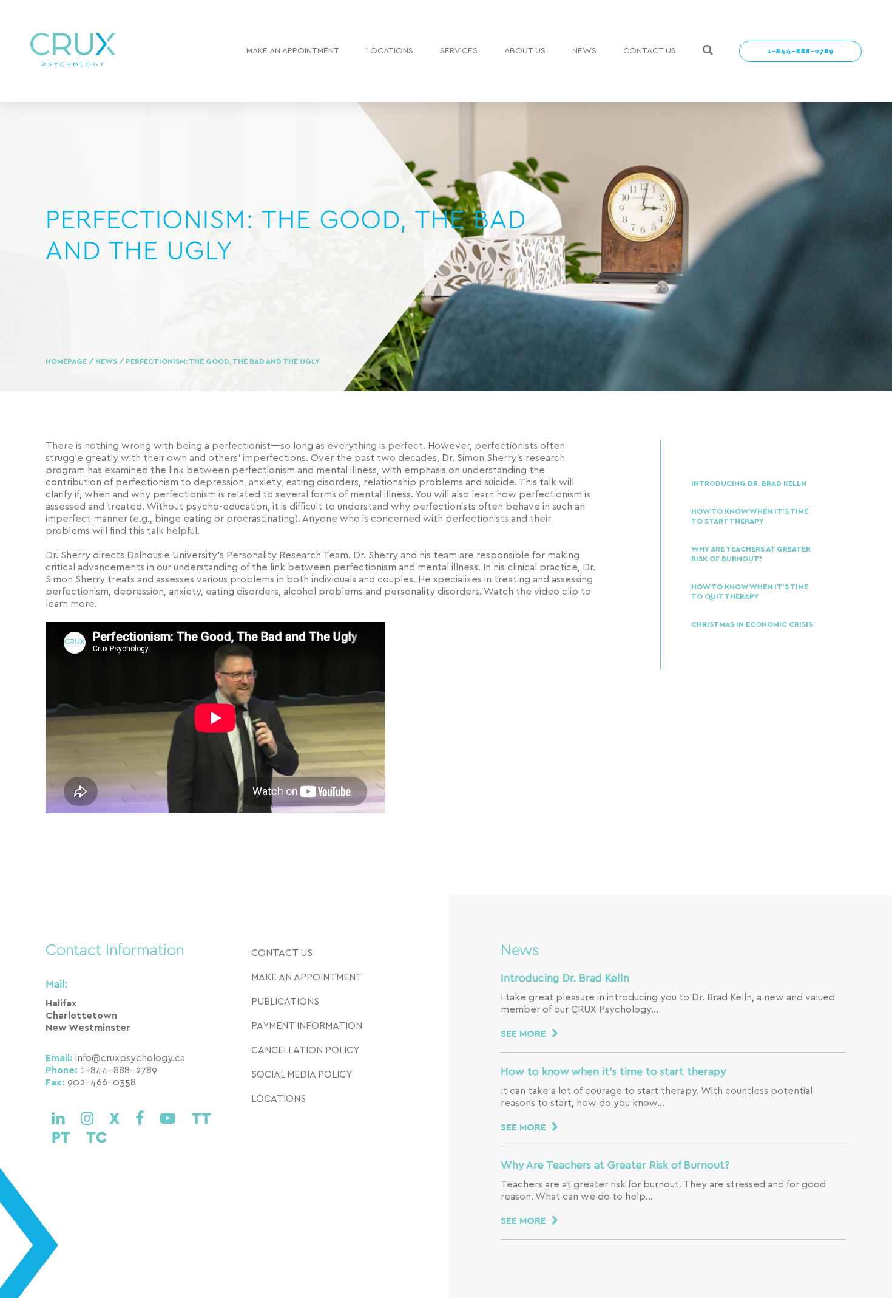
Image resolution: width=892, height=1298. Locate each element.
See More (525, 1034)
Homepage (67, 362)
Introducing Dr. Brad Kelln (748, 484)
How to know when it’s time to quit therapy (749, 592)
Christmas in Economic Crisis (752, 625)
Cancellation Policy (305, 1050)
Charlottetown (81, 1015)
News (584, 51)
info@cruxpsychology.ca (130, 1058)
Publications (285, 1001)
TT (201, 1119)
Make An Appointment (292, 51)
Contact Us (649, 51)
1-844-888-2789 (800, 51)
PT (63, 1138)
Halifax (61, 1003)
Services (459, 51)
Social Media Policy (301, 1074)
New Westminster (88, 1028)
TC (96, 1138)
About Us (525, 51)
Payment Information (306, 1026)
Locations (389, 51)
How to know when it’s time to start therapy (749, 516)
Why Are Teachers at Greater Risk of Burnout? (751, 554)
